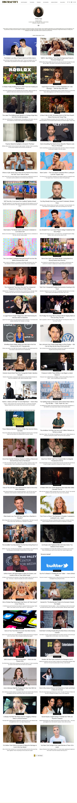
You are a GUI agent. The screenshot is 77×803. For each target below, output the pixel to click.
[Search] (67, 2)
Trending (39, 2)
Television (32, 2)
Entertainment (24, 2)
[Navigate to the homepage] (10, 2)
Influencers (45, 2)
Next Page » (40, 755)
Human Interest (54, 2)
